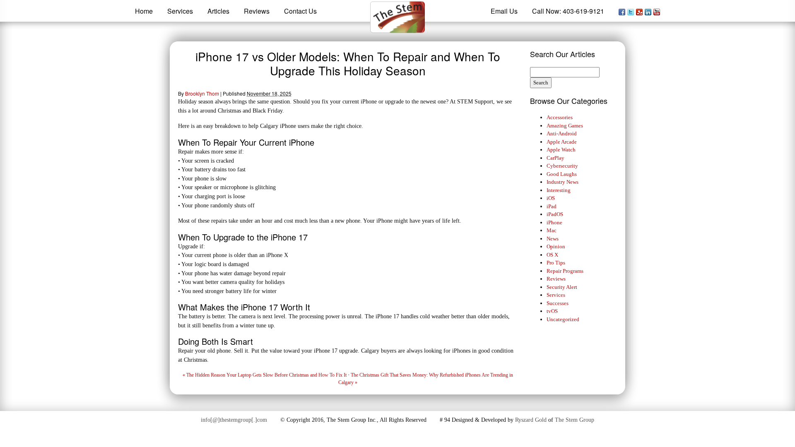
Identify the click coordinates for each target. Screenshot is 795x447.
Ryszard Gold (531, 420)
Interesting (559, 190)
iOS (551, 198)
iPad (551, 206)
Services (556, 295)
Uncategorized (563, 319)
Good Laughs (562, 174)
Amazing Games (565, 126)
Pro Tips (556, 263)
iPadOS (555, 214)
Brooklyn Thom (202, 93)
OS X (552, 255)
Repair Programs (565, 271)
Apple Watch (561, 150)
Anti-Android (562, 133)
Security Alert (562, 287)
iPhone (554, 222)
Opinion (556, 246)
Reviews (556, 279)
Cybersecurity (562, 166)
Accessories (560, 117)
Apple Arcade (562, 142)
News (553, 239)
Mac (551, 230)
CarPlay (555, 158)
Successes (558, 303)
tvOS (552, 311)
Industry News (562, 182)
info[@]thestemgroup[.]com (234, 420)
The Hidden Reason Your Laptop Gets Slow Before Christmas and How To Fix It (265, 375)
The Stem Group (574, 420)
